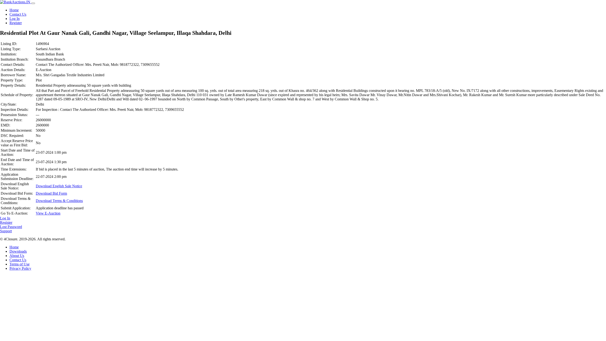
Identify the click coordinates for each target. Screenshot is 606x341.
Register (15, 23)
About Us (16, 256)
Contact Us (17, 14)
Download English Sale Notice (59, 186)
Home (14, 10)
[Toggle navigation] (33, 3)
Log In (14, 19)
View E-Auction (48, 213)
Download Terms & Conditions (59, 201)
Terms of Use (19, 264)
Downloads (18, 251)
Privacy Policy (20, 268)
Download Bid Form (51, 193)
